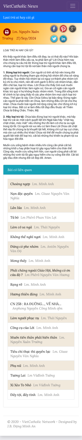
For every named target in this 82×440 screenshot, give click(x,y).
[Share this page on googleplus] (72, 28)
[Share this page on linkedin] (63, 39)
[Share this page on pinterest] (63, 28)
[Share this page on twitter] (54, 39)
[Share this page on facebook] (54, 28)
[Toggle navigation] (73, 6)
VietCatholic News (20, 6)
